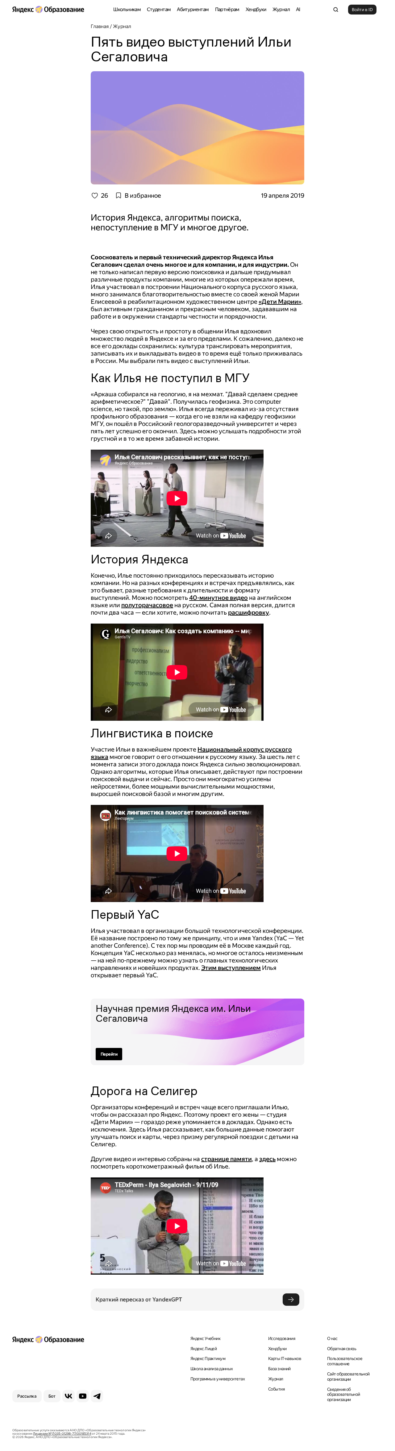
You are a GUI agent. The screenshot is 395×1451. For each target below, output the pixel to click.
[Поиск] (336, 9)
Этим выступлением (231, 967)
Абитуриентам (193, 9)
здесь (267, 1159)
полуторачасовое (147, 605)
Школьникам (127, 9)
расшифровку (248, 612)
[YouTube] (83, 1396)
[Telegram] (97, 1396)
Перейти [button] (109, 1054)
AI (298, 9)
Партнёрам (227, 9)
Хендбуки (256, 9)
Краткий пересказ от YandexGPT (139, 1299)
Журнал (281, 9)
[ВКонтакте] (68, 1396)
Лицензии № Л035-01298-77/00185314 (62, 1433)
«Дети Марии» (280, 301)
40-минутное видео (218, 597)
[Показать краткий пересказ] (291, 1299)
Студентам (159, 9)
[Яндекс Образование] (48, 9)
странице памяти (226, 1159)
